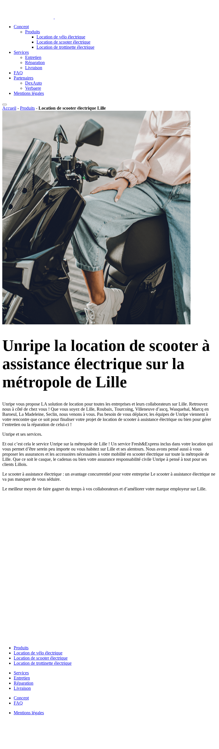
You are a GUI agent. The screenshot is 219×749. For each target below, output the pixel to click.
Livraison (33, 67)
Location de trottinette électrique (65, 47)
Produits (32, 31)
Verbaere (33, 88)
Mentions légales (29, 93)
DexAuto (33, 83)
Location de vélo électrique (60, 36)
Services (21, 52)
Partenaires (23, 77)
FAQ (18, 72)
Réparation (35, 62)
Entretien (33, 57)
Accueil (9, 108)
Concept (21, 26)
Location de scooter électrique (63, 42)
